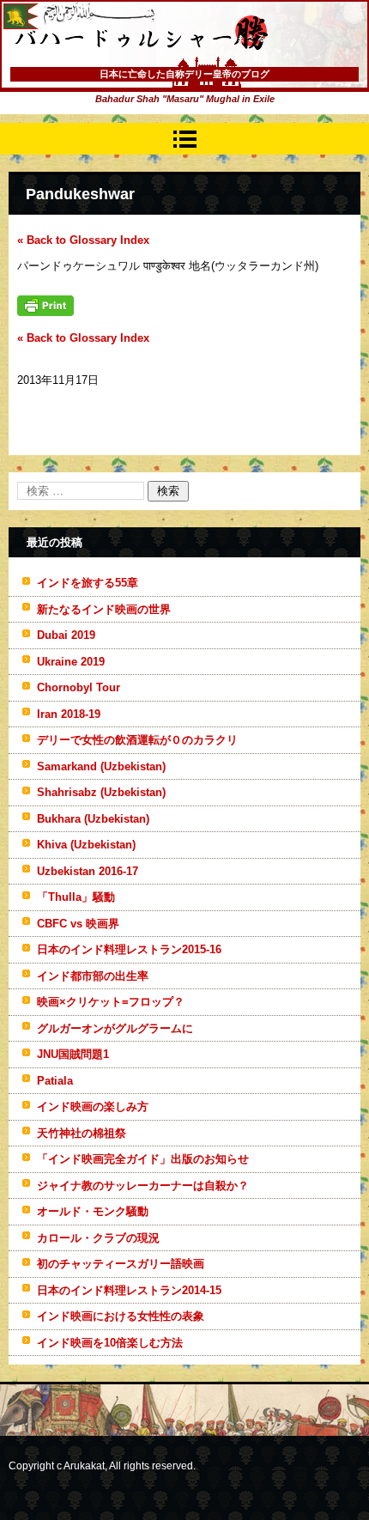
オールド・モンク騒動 (92, 1211)
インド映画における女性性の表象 (120, 1316)
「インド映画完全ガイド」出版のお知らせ (143, 1158)
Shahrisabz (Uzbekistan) (101, 792)
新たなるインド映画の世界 (104, 609)
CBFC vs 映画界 (78, 923)
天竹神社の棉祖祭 (81, 1133)
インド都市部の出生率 (92, 976)
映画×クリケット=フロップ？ (110, 1001)
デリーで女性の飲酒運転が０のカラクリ (137, 739)
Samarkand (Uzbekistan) (101, 766)
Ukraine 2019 (71, 661)
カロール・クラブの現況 (98, 1237)
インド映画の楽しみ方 (92, 1106)
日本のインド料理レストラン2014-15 (129, 1290)
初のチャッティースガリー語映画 (120, 1263)
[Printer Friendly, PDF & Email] (45, 312)
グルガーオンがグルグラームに (115, 1028)
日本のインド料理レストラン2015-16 (129, 949)
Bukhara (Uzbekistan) (93, 818)
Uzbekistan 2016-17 (87, 871)
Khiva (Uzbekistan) (86, 844)
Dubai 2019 (66, 635)
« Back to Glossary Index (83, 240)
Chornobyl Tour (78, 687)
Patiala (55, 1080)
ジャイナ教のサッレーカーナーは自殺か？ (143, 1185)
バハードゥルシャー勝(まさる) (118, 68)
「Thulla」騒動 (76, 897)
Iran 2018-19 (68, 714)
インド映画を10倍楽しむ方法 (110, 1342)
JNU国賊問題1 (73, 1054)
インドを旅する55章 (87, 582)
